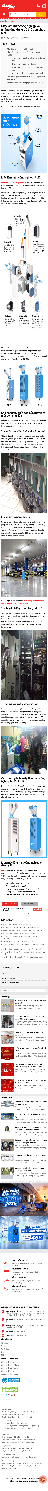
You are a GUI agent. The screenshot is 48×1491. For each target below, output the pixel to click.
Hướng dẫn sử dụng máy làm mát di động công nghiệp (22, 930)
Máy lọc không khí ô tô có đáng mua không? (18, 941)
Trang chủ (3, 21)
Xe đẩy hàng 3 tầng (25, 1414)
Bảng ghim (18, 1463)
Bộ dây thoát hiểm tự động (11, 1457)
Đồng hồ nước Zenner (9, 1442)
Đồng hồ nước (7, 1437)
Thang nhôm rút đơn (25, 1428)
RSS (2, 1355)
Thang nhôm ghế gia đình (28, 1426)
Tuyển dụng (5, 1349)
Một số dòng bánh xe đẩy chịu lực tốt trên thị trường (21, 933)
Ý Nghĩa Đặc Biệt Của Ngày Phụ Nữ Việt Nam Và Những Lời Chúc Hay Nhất (30, 1065)
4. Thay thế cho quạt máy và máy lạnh (27, 73)
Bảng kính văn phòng (9, 1466)
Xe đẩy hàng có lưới (25, 1417)
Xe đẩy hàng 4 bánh (9, 1417)
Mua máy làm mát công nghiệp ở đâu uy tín (25, 83)
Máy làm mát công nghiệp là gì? (20, 49)
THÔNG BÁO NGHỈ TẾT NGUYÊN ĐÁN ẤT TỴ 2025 (31, 1049)
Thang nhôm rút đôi (9, 1428)
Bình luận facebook (29, 904)
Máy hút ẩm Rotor (26, 1451)
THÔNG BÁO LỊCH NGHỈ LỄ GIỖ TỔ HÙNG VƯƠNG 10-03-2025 (31, 1081)
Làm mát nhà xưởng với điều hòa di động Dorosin (30, 1115)
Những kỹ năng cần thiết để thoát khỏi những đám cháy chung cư (29, 1017)
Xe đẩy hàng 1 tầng (9, 1412)
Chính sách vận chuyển (9, 1368)
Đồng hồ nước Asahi (21, 1437)
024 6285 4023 (31, 1319)
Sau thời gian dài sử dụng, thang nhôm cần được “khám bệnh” (29, 1169)
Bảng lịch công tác (26, 1466)
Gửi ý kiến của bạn (10, 904)
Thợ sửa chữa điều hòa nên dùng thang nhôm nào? (30, 1033)
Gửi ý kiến (37, 909)
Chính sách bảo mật (8, 1371)
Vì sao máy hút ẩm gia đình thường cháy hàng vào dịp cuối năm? (30, 1156)
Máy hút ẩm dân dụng (10, 1451)
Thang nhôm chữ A (23, 1423)
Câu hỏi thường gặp (10, 983)
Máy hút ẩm (6, 1448)
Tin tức (11, 21)
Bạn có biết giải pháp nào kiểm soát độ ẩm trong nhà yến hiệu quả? (23, 937)
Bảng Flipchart (7, 1463)
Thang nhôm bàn (8, 1423)
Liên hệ (3, 1352)
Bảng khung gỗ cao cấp (33, 1463)
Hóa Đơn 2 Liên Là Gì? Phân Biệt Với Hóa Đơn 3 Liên (31, 1002)
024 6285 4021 (19, 1319)
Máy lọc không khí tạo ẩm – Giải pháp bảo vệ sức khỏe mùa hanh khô (24, 953)
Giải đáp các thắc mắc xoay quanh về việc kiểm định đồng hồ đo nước (31, 1141)
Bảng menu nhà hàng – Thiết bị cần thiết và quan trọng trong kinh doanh (30, 1128)
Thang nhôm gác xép (9, 1426)
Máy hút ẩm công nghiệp (21, 1448)
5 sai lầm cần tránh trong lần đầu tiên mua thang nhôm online (22, 958)
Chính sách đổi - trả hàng (10, 1365)
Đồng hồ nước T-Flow (27, 1439)
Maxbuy (4, 870)
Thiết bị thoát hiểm (30, 1457)
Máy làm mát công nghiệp (12, 182)
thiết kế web (26, 1478)
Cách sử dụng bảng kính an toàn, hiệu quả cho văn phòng (23, 949)
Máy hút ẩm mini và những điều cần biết (17, 924)
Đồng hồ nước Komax (9, 1439)
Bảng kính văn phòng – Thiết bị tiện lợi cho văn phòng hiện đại (23, 945)
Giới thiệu (4, 1343)
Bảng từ (38, 1466)
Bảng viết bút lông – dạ (10, 1468)
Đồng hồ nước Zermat (27, 1442)
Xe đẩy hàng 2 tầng (9, 1414)
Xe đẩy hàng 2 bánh (25, 1412)
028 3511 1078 (19, 1331)
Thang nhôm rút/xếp (9, 1431)
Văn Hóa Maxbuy (9, 978)
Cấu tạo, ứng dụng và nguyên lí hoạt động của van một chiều (31, 1103)
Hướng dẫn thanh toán (9, 1374)
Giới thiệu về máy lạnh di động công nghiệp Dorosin (21, 927)
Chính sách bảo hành (8, 1362)
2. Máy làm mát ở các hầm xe (24, 64)
